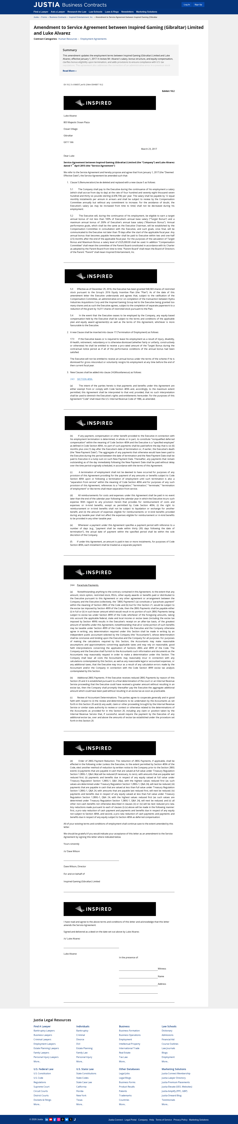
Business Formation (129, 1030)
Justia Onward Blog (172, 1095)
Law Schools (95, 12)
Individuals (82, 1026)
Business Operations (130, 1035)
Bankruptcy (82, 1030)
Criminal (80, 1035)
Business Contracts (58, 17)
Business (124, 1026)
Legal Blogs (125, 1077)
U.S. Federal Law (43, 1069)
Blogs (165, 1052)
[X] (70, 1119)
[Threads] (62, 1119)
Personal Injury (84, 1057)
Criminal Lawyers (42, 1039)
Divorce (80, 1039)
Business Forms (127, 1082)
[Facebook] (54, 1119)
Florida (79, 1091)
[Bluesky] (66, 1119)
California (81, 1086)
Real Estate (124, 1052)
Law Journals (168, 1048)
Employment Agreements (93, 38)
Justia (36, 17)
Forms (44, 17)
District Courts (41, 1095)
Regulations (40, 1082)
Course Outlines (170, 1043)
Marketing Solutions (146, 12)
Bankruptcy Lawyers (44, 1030)
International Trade (129, 1048)
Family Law (81, 1052)
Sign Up (198, 4)
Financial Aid (168, 1039)
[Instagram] (58, 1119)
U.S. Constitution (42, 1073)
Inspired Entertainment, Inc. (81, 17)
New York (81, 1095)
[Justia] (47, 4)
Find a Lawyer (41, 12)
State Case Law (84, 1082)
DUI (78, 1043)
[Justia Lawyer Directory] (74, 1119)
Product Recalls (127, 1086)
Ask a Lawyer (58, 12)
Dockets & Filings (42, 1099)
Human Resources (67, 38)
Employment (125, 1039)
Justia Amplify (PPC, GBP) (174, 1091)
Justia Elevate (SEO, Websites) (177, 1086)
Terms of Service (164, 1120)
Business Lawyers (43, 1035)
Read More (69, 70)
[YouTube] (50, 1119)
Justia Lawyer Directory (174, 1077)
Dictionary (167, 1030)
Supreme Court (41, 1086)
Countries (124, 1099)
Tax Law (123, 1057)
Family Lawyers (41, 1052)
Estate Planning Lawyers (46, 1048)
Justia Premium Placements (176, 1082)
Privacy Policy (180, 1120)
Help (151, 1120)
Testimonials (168, 1099)
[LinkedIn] (46, 1119)
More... (37, 1061)
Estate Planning (84, 1048)
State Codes (82, 1077)
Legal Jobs (124, 1073)
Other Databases (129, 1069)
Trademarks (125, 1095)
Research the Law (76, 12)
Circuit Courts (41, 1091)
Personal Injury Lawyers (46, 1057)
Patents (123, 1091)
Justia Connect (115, 1120)
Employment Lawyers (45, 1043)
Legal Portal (130, 1120)
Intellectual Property (129, 1043)
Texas (79, 1099)
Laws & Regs (112, 12)
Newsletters (127, 12)
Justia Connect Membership (176, 1073)
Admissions (167, 1035)
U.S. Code (38, 1077)
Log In (187, 4)
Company (143, 1120)
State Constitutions (86, 1073)
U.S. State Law (85, 1069)
